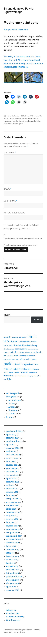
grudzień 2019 (13, 529)
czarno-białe (9, 352)
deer (17, 352)
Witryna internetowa (14, 213)
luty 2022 (10, 461)
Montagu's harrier (27, 356)
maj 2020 (10, 515)
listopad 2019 (12, 532)
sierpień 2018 (12, 583)
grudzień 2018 (13, 570)
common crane (33, 349)
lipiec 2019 (11, 546)
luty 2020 (10, 522)
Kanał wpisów (12, 613)
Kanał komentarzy (15, 616)
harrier (39, 352)
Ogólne (9, 417)
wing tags (30, 376)
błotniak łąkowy (29, 345)
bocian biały (8, 345)
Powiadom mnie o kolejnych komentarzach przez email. (23, 238)
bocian (34, 342)
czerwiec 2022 (13, 448)
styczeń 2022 (12, 465)
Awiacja (12, 407)
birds (12, 118)
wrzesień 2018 (13, 580)
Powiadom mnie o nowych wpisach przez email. (20, 245)
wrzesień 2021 (13, 471)
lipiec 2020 (11, 509)
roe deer (7, 369)
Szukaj (7, 315)
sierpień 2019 (12, 542)
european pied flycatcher (23, 118)
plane (34, 359)
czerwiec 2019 (12, 549)
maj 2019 (10, 553)
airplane (22, 337)
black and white (24, 342)
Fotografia (38, 116)
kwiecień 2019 (13, 556)
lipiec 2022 (11, 444)
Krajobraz (13, 410)
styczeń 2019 (12, 566)
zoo (5, 379)
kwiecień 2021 (12, 488)
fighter (22, 352)
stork (6, 372)
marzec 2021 (12, 492)
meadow (14, 355)
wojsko (37, 376)
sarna (24, 369)
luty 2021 (10, 495)
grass (33, 352)
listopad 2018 (12, 573)
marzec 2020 (12, 519)
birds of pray (10, 341)
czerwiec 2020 (13, 512)
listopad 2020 (12, 498)
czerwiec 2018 (12, 590)
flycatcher (15, 121)
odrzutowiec (25, 359)
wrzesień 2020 (13, 502)
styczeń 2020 (12, 526)
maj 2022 (10, 451)
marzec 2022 (12, 458)
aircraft (7, 337)
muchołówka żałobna (11, 123)
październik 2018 (14, 576)
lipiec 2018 (11, 586)
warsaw (24, 372)
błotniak (17, 345)
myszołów (7, 359)
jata (26, 121)
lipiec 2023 (11, 434)
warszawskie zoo (20, 376)
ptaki (21, 123)
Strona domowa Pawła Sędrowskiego (18, 10)
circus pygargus (21, 349)
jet (5, 356)
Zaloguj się (11, 610)
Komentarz (10, 152)
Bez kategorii (12, 393)
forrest (21, 121)
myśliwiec (15, 359)
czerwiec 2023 (12, 438)
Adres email (10, 201)
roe (36, 364)
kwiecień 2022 (13, 454)
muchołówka (35, 121)
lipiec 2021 (11, 478)
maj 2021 (10, 485)
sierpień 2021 (12, 475)
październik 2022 (14, 441)
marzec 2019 (12, 559)
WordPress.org (13, 620)
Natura (6, 118)
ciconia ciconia (9, 349)
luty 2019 (10, 563)
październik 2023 (14, 431)
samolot (16, 369)
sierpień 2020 (12, 505)
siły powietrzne (33, 369)
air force (15, 337)
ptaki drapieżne (23, 364)
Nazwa (7, 189)
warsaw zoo (33, 372)
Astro (11, 403)
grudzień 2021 (13, 468)
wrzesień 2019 (13, 539)
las (29, 121)
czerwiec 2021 (12, 482)
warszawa (8, 375)
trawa (11, 372)
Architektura (14, 400)
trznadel (16, 372)
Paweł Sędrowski (13, 116)
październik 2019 (14, 536)
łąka (9, 379)
